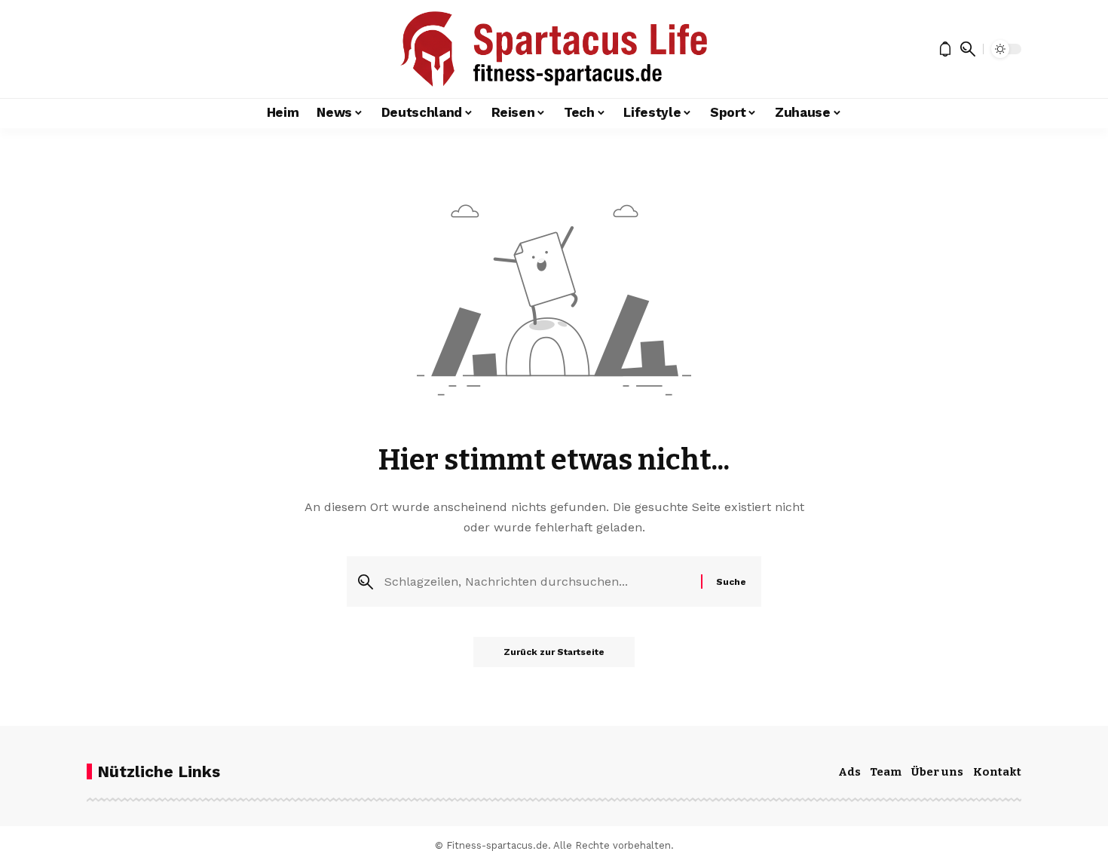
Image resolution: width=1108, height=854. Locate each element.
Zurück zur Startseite (554, 652)
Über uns (937, 772)
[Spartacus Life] (553, 49)
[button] (967, 49)
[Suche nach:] (537, 581)
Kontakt (997, 772)
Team (885, 772)
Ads (849, 772)
